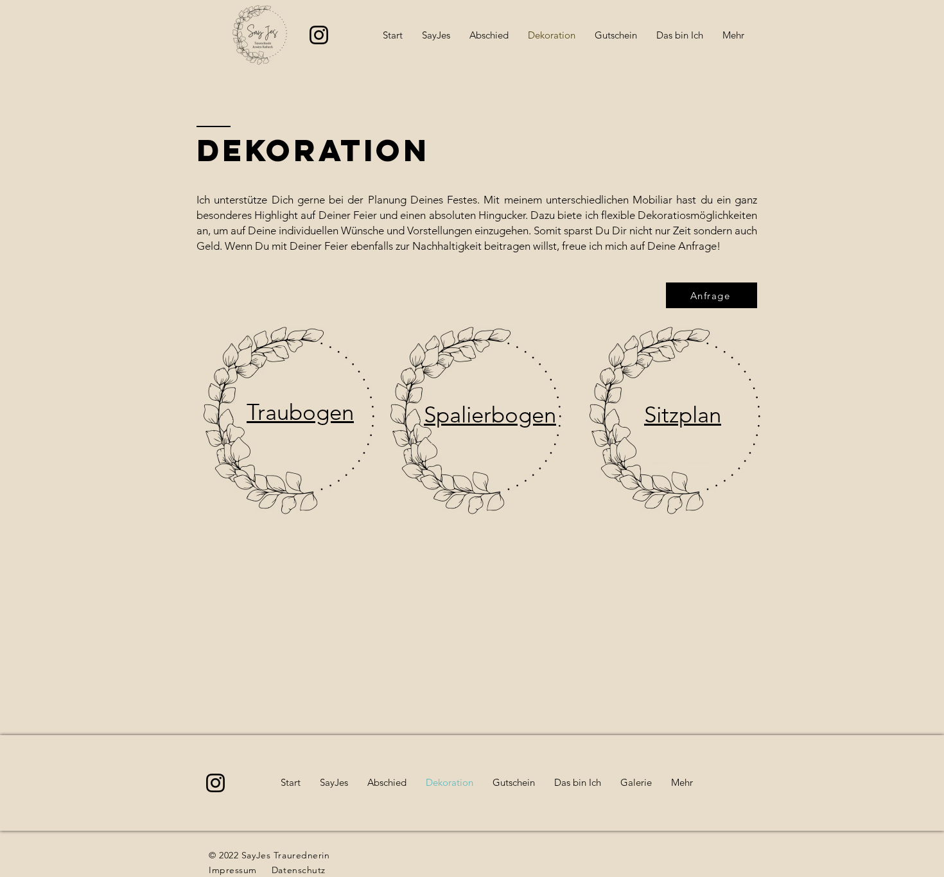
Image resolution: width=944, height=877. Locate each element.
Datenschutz (299, 870)
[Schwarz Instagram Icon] (318, 35)
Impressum (233, 870)
